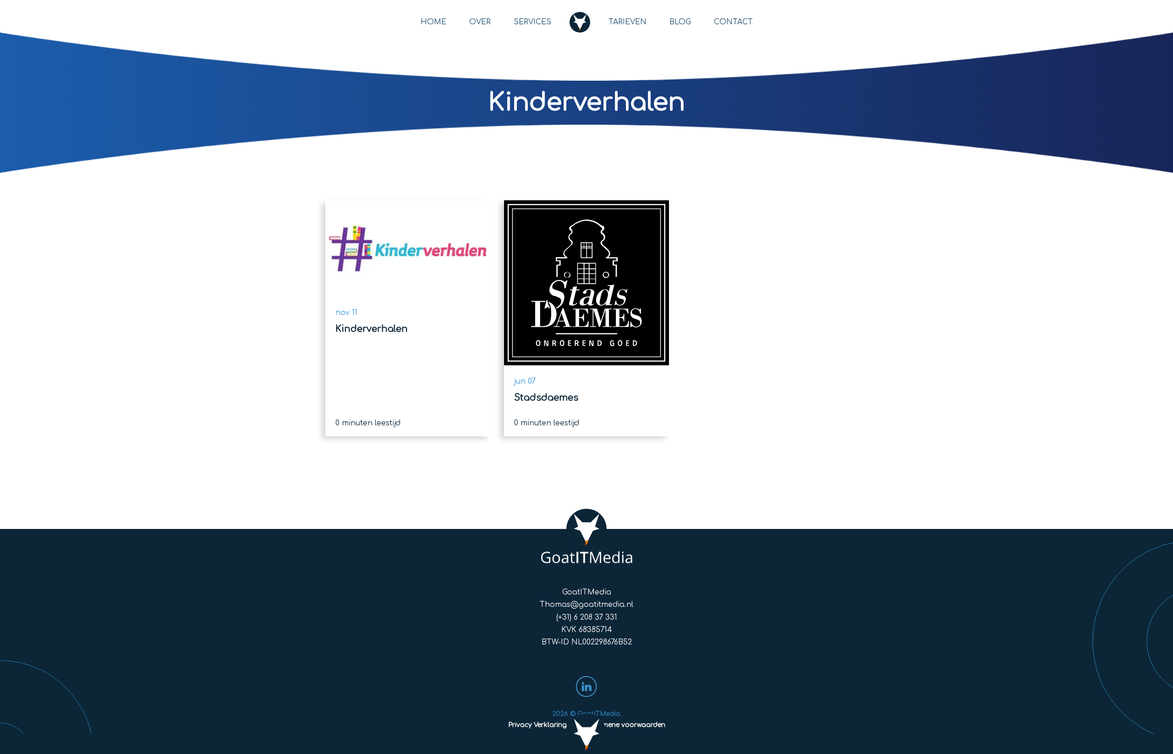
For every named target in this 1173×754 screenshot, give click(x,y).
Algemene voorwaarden (626, 724)
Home (433, 22)
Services (532, 22)
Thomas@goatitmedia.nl (586, 604)
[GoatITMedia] (586, 537)
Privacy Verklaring (537, 724)
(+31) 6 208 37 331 (586, 617)
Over (480, 22)
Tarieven (627, 22)
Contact (733, 22)
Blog (680, 22)
